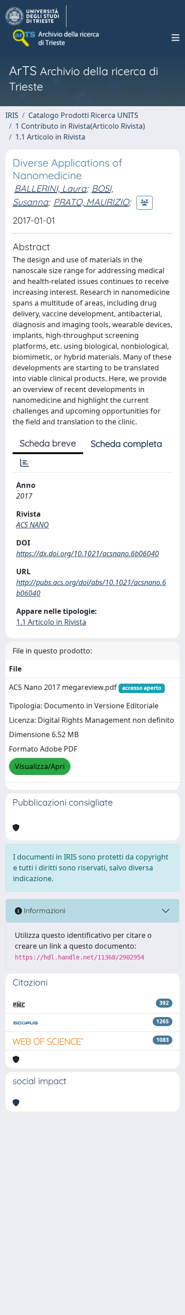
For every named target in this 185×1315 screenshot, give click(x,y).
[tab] (25, 463)
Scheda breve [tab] (48, 443)
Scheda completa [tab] (126, 443)
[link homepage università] (56, 38)
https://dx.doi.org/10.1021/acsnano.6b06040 (87, 553)
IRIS (11, 115)
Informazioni (43, 910)
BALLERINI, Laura (50, 188)
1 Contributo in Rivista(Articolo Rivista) (80, 126)
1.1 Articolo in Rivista (50, 137)
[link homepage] (35, 16)
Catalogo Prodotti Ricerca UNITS (83, 115)
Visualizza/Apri (40, 766)
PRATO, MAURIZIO (91, 201)
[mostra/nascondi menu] (176, 37)
